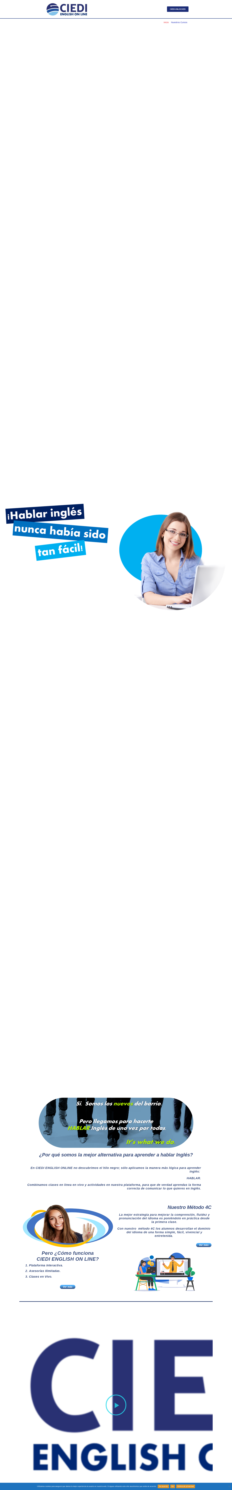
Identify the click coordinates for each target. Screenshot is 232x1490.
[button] (177, 9)
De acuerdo (163, 1486)
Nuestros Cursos (179, 22)
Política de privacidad (185, 1486)
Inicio (166, 22)
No (172, 1486)
